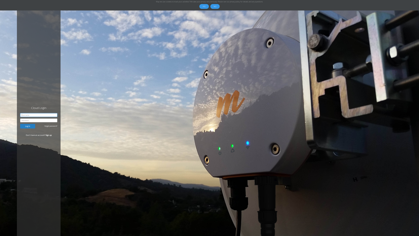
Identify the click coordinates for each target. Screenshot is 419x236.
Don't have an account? (39, 135)
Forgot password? (51, 126)
